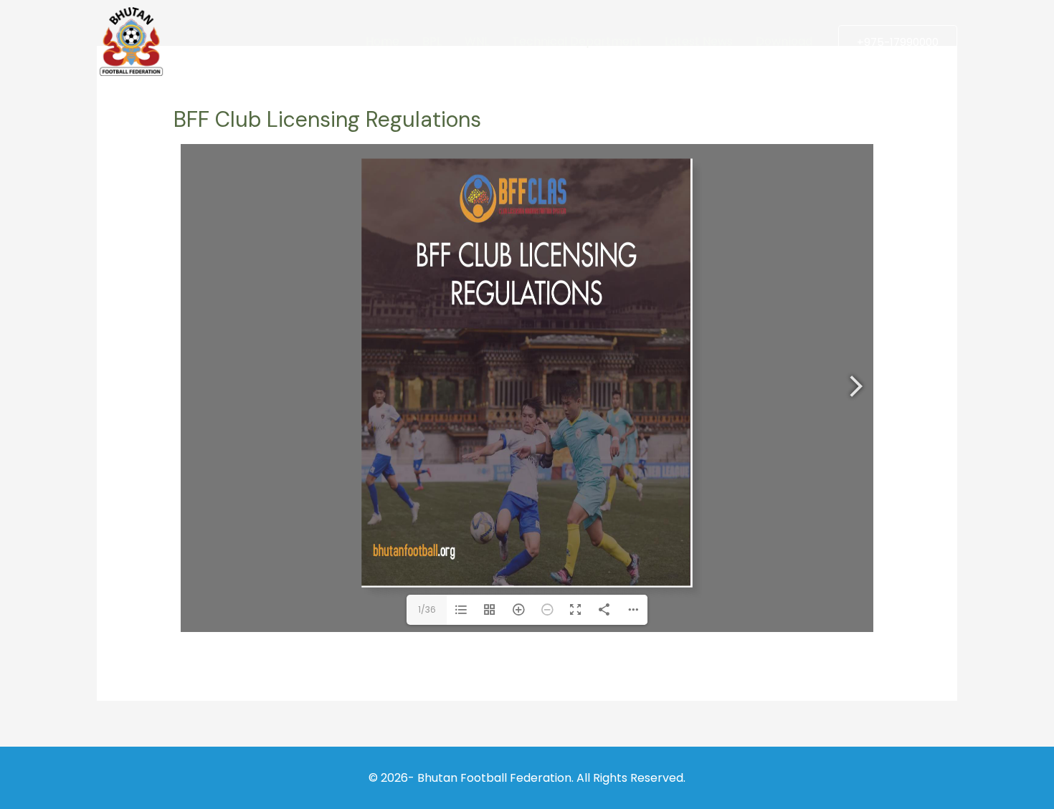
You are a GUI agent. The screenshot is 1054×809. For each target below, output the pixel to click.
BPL (432, 41)
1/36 (427, 609)
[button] (897, 42)
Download (784, 41)
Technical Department (577, 41)
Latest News (699, 41)
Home (382, 41)
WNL (477, 41)
